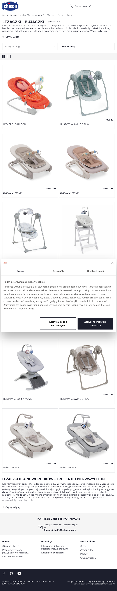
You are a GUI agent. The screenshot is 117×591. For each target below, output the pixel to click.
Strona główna (9, 15)
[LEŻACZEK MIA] (30, 436)
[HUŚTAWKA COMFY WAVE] (30, 367)
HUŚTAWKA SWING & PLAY (74, 124)
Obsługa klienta (10, 546)
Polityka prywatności (76, 581)
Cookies (97, 584)
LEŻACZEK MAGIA (12, 192)
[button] (29, 46)
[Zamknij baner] (112, 263)
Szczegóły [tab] (58, 271)
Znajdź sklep (86, 550)
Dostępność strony (12, 556)
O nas (83, 546)
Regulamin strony (96, 581)
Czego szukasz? (83, 6)
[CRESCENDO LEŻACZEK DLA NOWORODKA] (87, 230)
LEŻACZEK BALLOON (14, 124)
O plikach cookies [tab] (96, 271)
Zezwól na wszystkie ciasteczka (95, 323)
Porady (84, 554)
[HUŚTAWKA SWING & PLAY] (87, 92)
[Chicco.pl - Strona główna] (10, 6)
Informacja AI (108, 584)
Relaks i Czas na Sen (37, 15)
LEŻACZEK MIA (11, 467)
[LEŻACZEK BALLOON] (30, 92)
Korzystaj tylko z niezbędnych (58, 323)
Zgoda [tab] (20, 271)
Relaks (51, 15)
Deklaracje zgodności (52, 552)
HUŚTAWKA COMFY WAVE (17, 399)
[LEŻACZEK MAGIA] (30, 161)
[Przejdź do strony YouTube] (19, 573)
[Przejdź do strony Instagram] (12, 573)
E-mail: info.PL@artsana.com (60, 530)
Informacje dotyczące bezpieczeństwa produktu (55, 547)
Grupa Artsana (88, 558)
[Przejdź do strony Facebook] (4, 573)
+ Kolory (108, 120)
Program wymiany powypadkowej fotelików (15, 551)
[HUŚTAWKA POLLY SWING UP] (30, 230)
